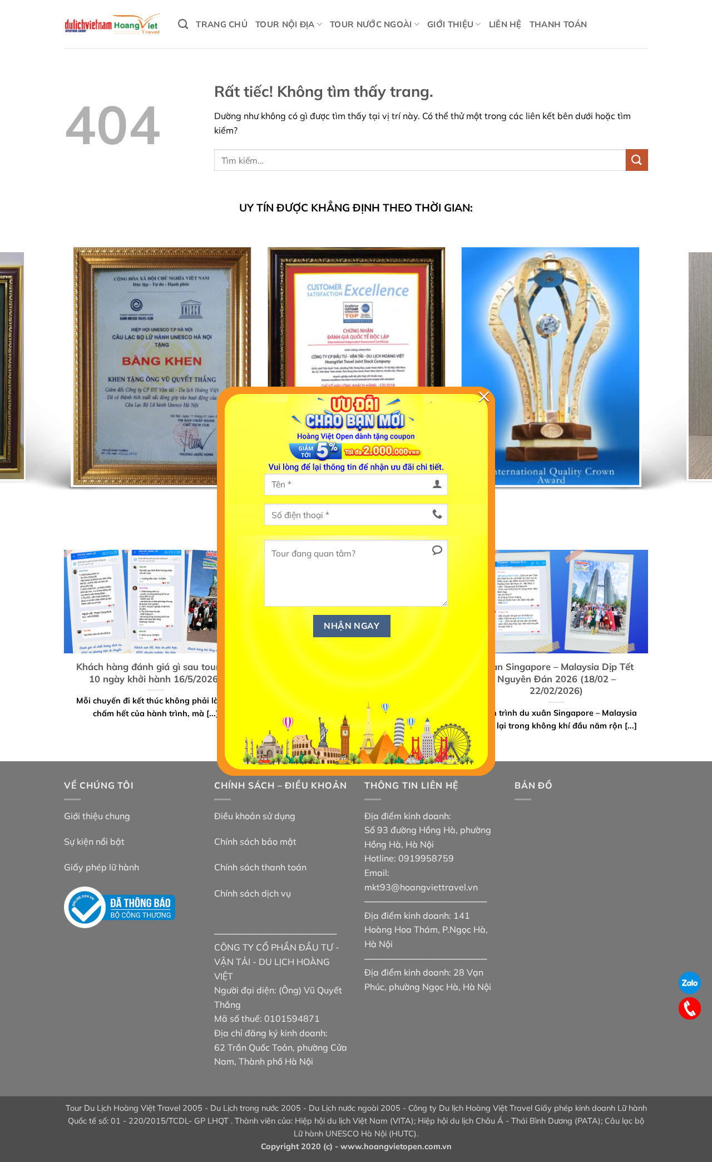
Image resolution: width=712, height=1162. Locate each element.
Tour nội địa (285, 24)
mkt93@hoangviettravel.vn (421, 887)
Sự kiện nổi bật (94, 841)
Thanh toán (558, 24)
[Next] (684, 367)
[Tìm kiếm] (183, 24)
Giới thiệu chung (97, 815)
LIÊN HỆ (505, 24)
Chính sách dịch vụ (252, 893)
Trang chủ (222, 24)
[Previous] (28, 367)
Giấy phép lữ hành (101, 867)
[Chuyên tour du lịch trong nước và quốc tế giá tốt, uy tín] (112, 24)
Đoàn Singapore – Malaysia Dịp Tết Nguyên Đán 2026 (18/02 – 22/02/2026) (556, 678)
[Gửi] (637, 160)
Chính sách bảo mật (255, 841)
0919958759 (426, 858)
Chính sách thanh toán (260, 867)
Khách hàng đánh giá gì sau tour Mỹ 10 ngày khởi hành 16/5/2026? (155, 673)
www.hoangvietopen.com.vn (396, 1146)
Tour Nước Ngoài (371, 24)
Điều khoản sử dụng (254, 815)
